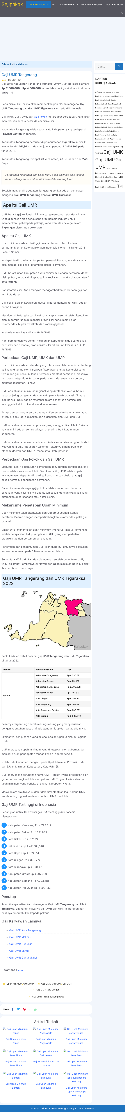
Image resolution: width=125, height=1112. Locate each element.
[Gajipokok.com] (12, 4)
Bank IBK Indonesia (102, 112)
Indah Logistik (111, 168)
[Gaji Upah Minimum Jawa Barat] (76, 1055)
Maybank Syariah (102, 177)
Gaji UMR (67, 983)
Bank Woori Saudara (113, 139)
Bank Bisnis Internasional (105, 96)
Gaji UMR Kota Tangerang (25, 930)
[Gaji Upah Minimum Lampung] (46, 1077)
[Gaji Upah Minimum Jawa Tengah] (76, 1033)
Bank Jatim (118, 116)
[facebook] (13, 1009)
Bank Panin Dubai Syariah (110, 131)
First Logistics (113, 147)
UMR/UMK (28, 983)
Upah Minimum (20, 64)
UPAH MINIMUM (36, 4)
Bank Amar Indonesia (111, 92)
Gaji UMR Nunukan (20, 943)
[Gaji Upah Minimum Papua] (16, 1033)
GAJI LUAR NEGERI (91, 4)
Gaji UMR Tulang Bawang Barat (48, 996)
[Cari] (119, 66)
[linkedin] (30, 1009)
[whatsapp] (36, 1009)
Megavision (113, 177)
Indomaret (99, 173)
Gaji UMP (56, 983)
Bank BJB (119, 96)
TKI (120, 186)
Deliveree (109, 143)
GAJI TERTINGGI (114, 4)
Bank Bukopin (100, 100)
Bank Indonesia (116, 112)
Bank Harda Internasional (112, 108)
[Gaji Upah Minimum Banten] (16, 1077)
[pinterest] (24, 1009)
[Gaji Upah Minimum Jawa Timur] (16, 1055)
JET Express (109, 173)
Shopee (105, 187)
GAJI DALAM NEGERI (63, 4)
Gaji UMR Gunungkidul (23, 957)
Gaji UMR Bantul (19, 950)
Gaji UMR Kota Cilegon (47, 989)
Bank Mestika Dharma (103, 119)
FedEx (105, 147)
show (20, 970)
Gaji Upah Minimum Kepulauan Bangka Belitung (76, 1091)
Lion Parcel (119, 173)
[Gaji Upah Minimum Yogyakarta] (46, 1033)
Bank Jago (99, 116)
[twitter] (18, 1009)
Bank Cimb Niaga (110, 104)
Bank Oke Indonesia (111, 127)
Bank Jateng (109, 116)
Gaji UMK (46, 983)
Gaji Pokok (40, 116)
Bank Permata (100, 135)
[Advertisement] (62, 38)
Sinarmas (112, 187)
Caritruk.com (100, 143)
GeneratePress (86, 1108)
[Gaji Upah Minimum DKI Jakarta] (46, 1055)
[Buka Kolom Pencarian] (122, 13)
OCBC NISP (105, 181)
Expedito (98, 147)
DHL (115, 143)
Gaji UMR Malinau (20, 937)
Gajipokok (6, 64)
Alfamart (98, 92)
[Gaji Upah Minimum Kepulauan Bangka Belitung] (76, 1081)
